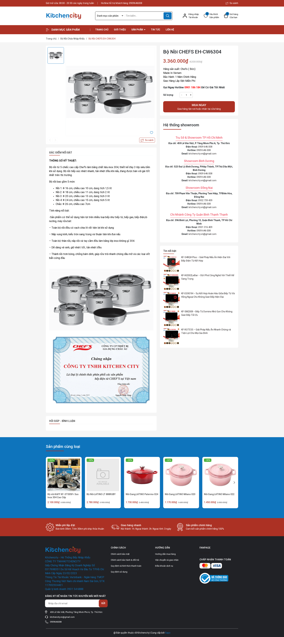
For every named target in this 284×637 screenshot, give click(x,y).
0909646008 (135, 3)
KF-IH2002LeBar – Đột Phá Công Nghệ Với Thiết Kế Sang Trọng (207, 277)
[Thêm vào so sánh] (147, 140)
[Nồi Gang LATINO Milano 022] (220, 475)
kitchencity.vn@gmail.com (202, 153)
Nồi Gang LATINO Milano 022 (219, 494)
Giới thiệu (120, 29)
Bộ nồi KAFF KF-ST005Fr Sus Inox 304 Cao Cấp (63, 496)
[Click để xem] (110, 92)
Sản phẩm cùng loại (63, 446)
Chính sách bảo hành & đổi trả (125, 560)
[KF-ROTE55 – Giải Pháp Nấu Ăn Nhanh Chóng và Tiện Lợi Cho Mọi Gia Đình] (171, 336)
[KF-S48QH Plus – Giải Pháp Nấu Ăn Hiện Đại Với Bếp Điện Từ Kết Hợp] (171, 264)
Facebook (205, 552)
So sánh (233, 3)
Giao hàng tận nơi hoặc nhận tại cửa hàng (199, 106)
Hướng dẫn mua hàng (165, 554)
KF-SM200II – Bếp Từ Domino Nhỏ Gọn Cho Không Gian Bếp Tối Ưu (206, 313)
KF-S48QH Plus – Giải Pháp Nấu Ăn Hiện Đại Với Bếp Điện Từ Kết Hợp (205, 259)
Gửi (103, 603)
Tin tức (155, 29)
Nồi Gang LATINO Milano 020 (180, 494)
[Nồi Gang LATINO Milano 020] (181, 475)
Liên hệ (170, 29)
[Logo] (68, 16)
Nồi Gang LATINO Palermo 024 (142, 494)
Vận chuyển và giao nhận (166, 560)
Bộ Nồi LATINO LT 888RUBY (101, 494)
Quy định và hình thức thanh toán (126, 566)
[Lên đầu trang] (278, 616)
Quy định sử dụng (119, 572)
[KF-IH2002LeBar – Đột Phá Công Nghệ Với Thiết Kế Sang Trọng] (171, 282)
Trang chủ (101, 29)
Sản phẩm (137, 29)
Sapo (167, 632)
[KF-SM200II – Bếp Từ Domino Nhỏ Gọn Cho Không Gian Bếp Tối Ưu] (171, 318)
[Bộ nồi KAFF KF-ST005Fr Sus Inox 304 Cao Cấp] (63, 475)
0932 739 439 (205, 200)
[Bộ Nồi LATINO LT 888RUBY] (103, 475)
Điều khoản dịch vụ (164, 566)
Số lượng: (168, 95)
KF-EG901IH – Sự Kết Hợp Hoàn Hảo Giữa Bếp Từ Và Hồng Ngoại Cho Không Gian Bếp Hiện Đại (208, 295)
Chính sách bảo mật (120, 554)
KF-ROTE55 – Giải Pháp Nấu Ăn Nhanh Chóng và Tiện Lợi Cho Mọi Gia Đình (206, 331)
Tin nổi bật (169, 250)
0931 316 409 (205, 227)
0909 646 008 (205, 146)
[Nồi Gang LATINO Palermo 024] (142, 475)
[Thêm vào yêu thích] (151, 132)
